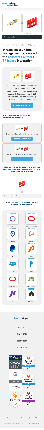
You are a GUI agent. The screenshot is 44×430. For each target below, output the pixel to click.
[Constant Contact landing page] (12, 22)
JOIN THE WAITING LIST (22, 105)
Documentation (10, 37)
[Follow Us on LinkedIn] (21, 417)
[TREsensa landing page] (32, 22)
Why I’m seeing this (32, 33)
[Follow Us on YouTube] (29, 417)
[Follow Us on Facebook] (7, 417)
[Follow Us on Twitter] (36, 417)
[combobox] (22, 196)
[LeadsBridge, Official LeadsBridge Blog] (10, 4)
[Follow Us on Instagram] (14, 417)
